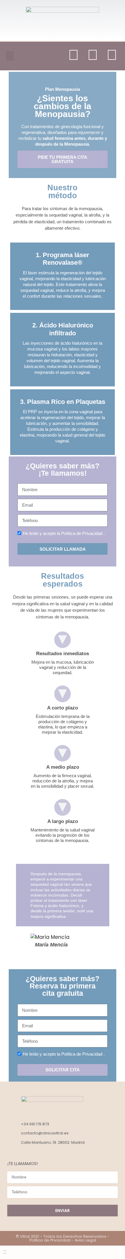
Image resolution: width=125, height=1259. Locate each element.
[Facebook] (112, 55)
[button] (10, 56)
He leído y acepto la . (64, 533)
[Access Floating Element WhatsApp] (5, 1251)
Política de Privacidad (81, 533)
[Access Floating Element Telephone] (10, 1251)
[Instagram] (73, 55)
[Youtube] (92, 55)
